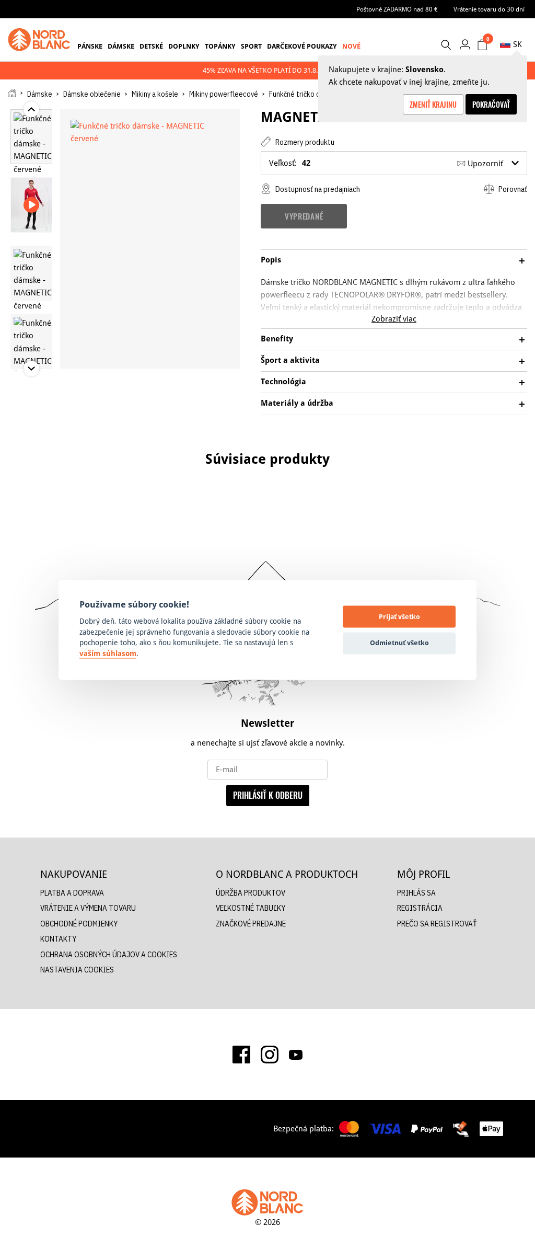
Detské (151, 46)
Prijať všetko (399, 616)
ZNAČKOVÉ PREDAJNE (251, 924)
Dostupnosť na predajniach (317, 189)
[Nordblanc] (39, 39)
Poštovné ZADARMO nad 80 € (397, 9)
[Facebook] (241, 1054)
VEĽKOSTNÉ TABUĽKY (250, 908)
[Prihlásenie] (465, 44)
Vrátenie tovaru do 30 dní (489, 9)
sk (517, 44)
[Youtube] (296, 1054)
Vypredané (304, 216)
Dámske (121, 46)
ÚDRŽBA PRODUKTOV (250, 893)
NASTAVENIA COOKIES (77, 970)
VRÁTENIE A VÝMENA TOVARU (88, 908)
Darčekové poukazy (302, 46)
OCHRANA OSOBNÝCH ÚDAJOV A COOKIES (108, 954)
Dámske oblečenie (92, 94)
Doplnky (184, 46)
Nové (351, 46)
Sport (251, 46)
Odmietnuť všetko (399, 642)
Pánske (89, 46)
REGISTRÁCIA (420, 908)
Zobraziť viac (393, 319)
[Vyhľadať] (445, 45)
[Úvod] (12, 93)
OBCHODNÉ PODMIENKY (79, 924)
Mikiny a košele (155, 94)
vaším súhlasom (107, 653)
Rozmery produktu (304, 142)
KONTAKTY (58, 939)
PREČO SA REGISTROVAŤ (437, 924)
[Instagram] (269, 1054)
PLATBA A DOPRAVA (72, 893)
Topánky (220, 46)
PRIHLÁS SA (416, 893)
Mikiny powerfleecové (223, 94)
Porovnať (512, 189)
